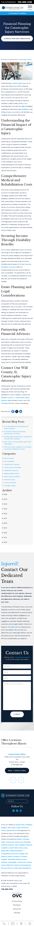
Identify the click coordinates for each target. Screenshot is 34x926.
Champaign (12, 862)
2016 (4, 542)
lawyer (9, 112)
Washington (26, 868)
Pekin (16, 868)
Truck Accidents (10, 483)
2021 (4, 518)
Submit (17, 714)
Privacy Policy (17, 901)
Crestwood (10, 842)
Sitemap (17, 913)
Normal (4, 868)
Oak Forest (19, 842)
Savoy (3, 865)
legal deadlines (23, 109)
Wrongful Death (10, 486)
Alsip (3, 842)
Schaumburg (6, 854)
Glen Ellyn (11, 828)
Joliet (18, 828)
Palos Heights (20, 845)
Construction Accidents (12, 467)
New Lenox (23, 848)
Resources (17, 909)
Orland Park (20, 825)
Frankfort (4, 848)
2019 (4, 528)
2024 (4, 504)
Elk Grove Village (17, 854)
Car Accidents (9, 461)
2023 (4, 509)
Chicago (26, 839)
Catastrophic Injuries (25, 59)
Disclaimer (17, 905)
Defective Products (11, 470)
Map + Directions (17, 770)
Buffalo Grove (21, 859)
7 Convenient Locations (17, 13)
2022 (4, 513)
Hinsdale (27, 842)
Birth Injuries (9, 458)
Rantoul (17, 865)
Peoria (3, 830)
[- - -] (30, 6)
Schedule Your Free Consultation (17, 38)
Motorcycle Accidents (12, 476)
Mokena (29, 845)
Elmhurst (25, 828)
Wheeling (11, 859)
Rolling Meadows (16, 851)
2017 (4, 537)
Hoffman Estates (7, 845)
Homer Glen (13, 848)
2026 (4, 494)
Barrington (18, 839)
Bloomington (26, 865)
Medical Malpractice (11, 473)
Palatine (4, 862)
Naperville (5, 851)
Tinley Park (21, 862)
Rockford (13, 830)
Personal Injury (9, 479)
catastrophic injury (19, 83)
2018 (4, 533)
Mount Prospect (13, 856)
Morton (10, 868)
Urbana (29, 862)
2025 (4, 499)
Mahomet (10, 865)
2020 (4, 523)
